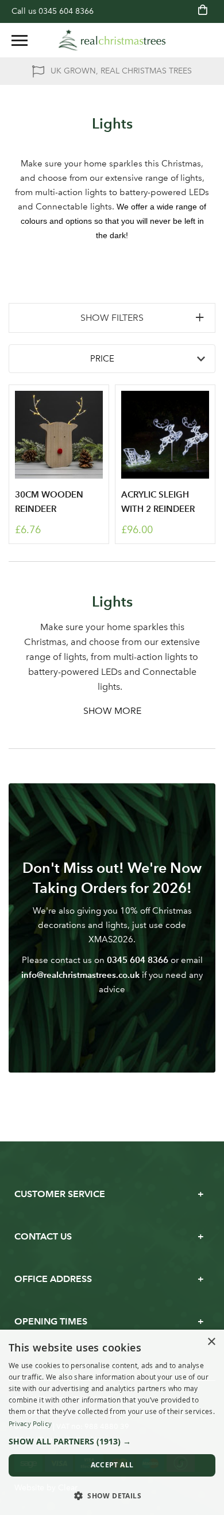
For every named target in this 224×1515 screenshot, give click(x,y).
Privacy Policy (30, 1424)
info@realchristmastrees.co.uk (80, 974)
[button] (112, 1441)
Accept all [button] (112, 1465)
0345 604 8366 (66, 11)
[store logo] (112, 40)
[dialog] (112, 1422)
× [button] (211, 1342)
